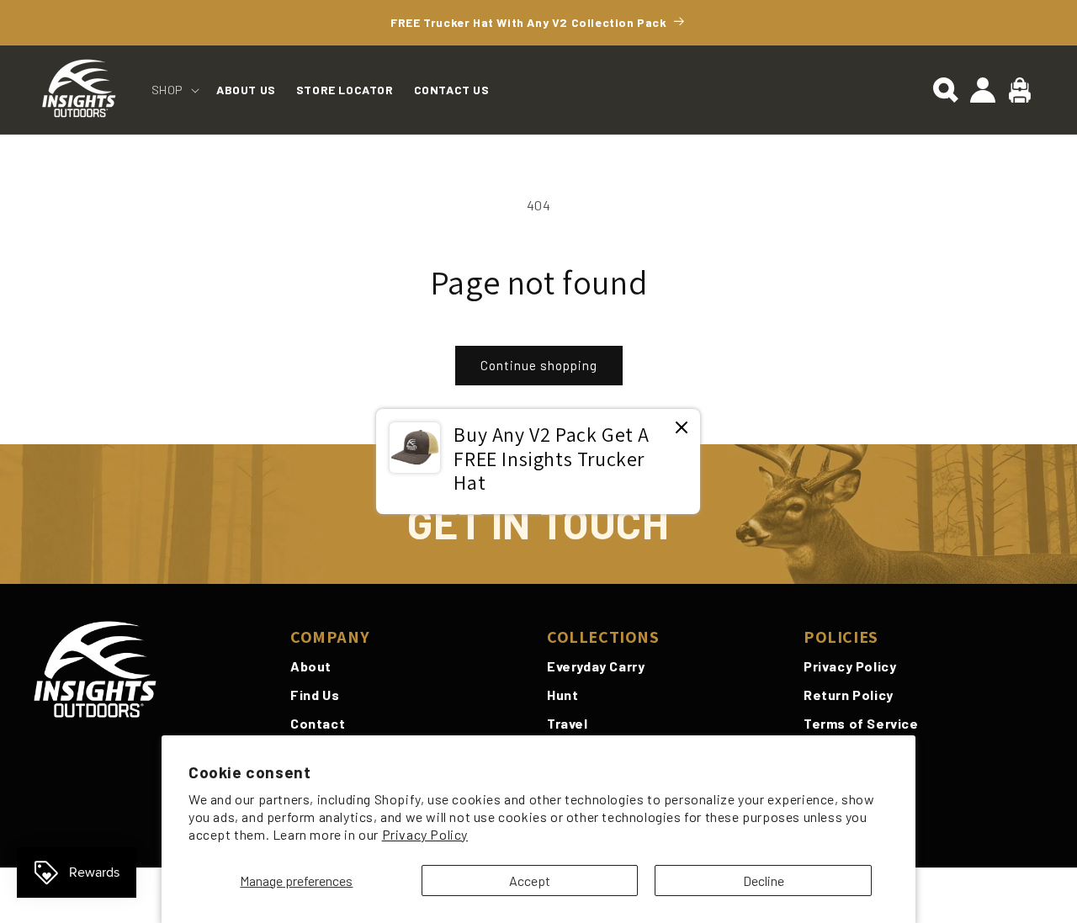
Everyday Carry (596, 666)
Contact (317, 723)
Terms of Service (861, 723)
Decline (763, 881)
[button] (173, 90)
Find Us (314, 695)
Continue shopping (538, 365)
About (311, 666)
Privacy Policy (425, 834)
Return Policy (849, 695)
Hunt (562, 695)
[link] (538, 462)
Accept (529, 881)
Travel (567, 723)
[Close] (681, 428)
